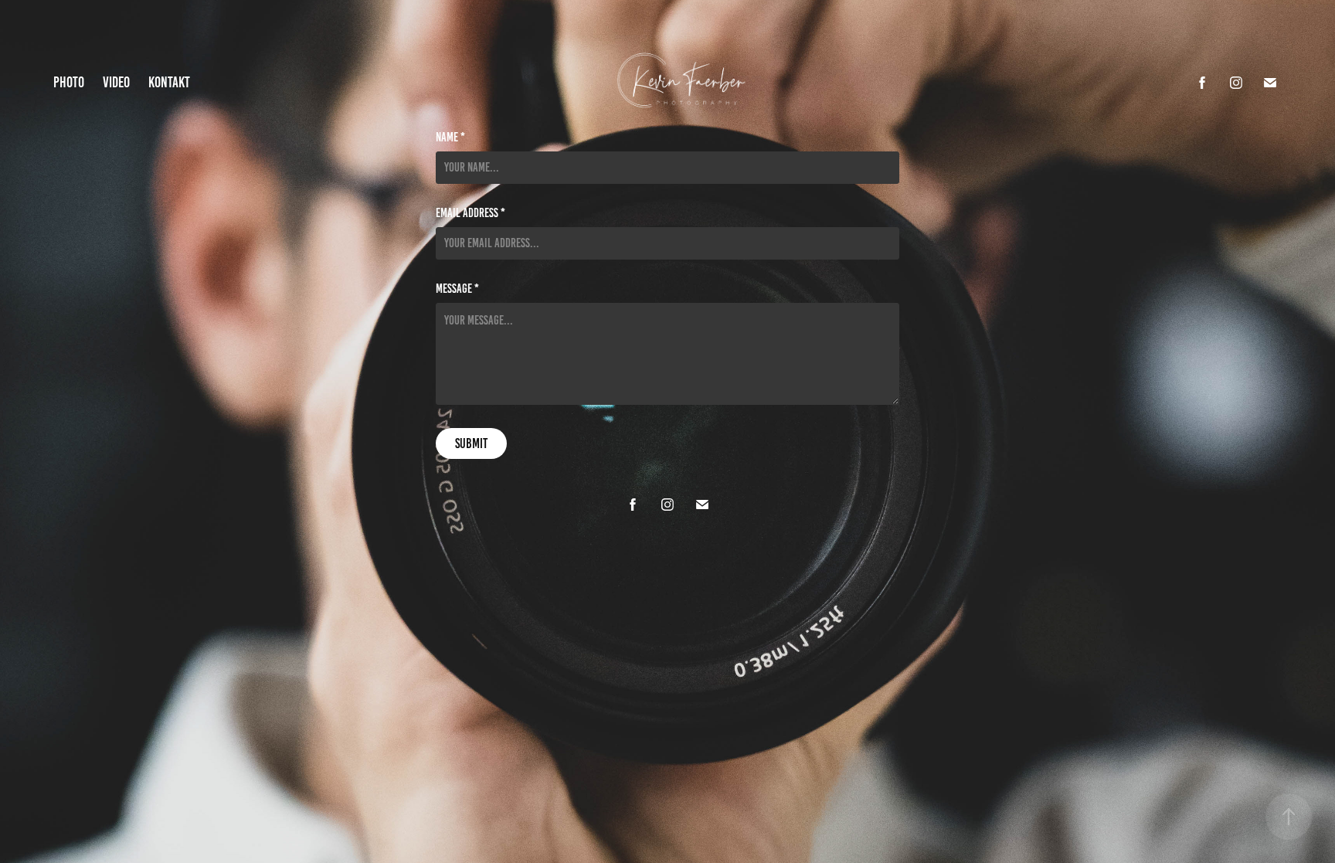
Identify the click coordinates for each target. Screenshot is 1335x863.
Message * (457, 289)
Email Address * (470, 213)
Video (116, 82)
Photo (68, 82)
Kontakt (169, 82)
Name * (450, 137)
